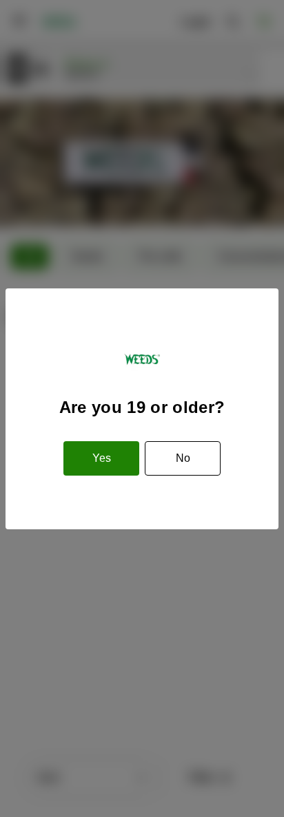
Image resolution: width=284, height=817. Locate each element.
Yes (101, 458)
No (183, 458)
